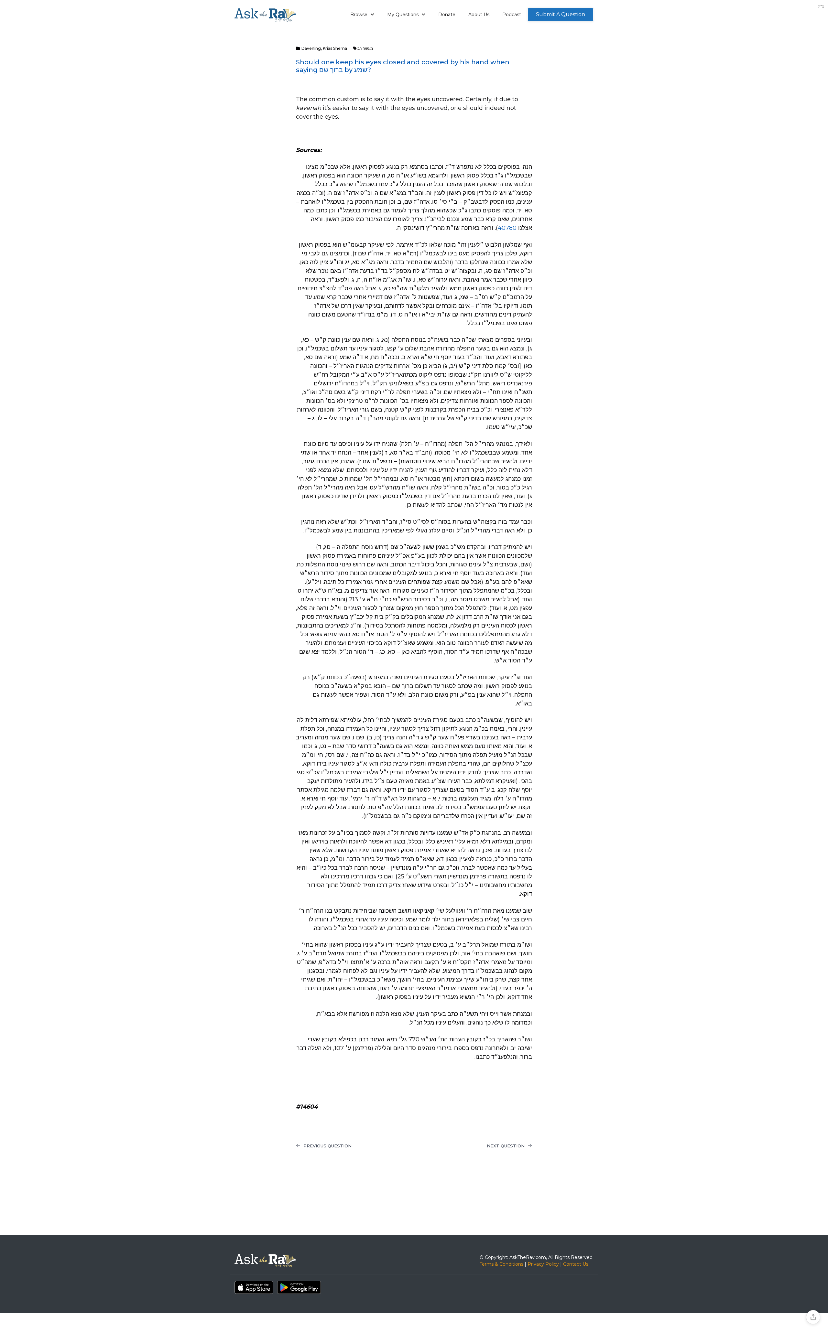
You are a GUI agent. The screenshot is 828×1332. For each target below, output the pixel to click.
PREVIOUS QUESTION (327, 1145)
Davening (311, 48)
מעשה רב (365, 48)
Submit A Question (560, 14)
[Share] (813, 1317)
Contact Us (575, 1264)
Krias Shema (335, 48)
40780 (507, 227)
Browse (359, 14)
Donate (446, 14)
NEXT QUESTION (506, 1145)
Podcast (511, 14)
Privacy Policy (543, 1264)
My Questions (403, 14)
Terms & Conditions (501, 1264)
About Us (478, 14)
